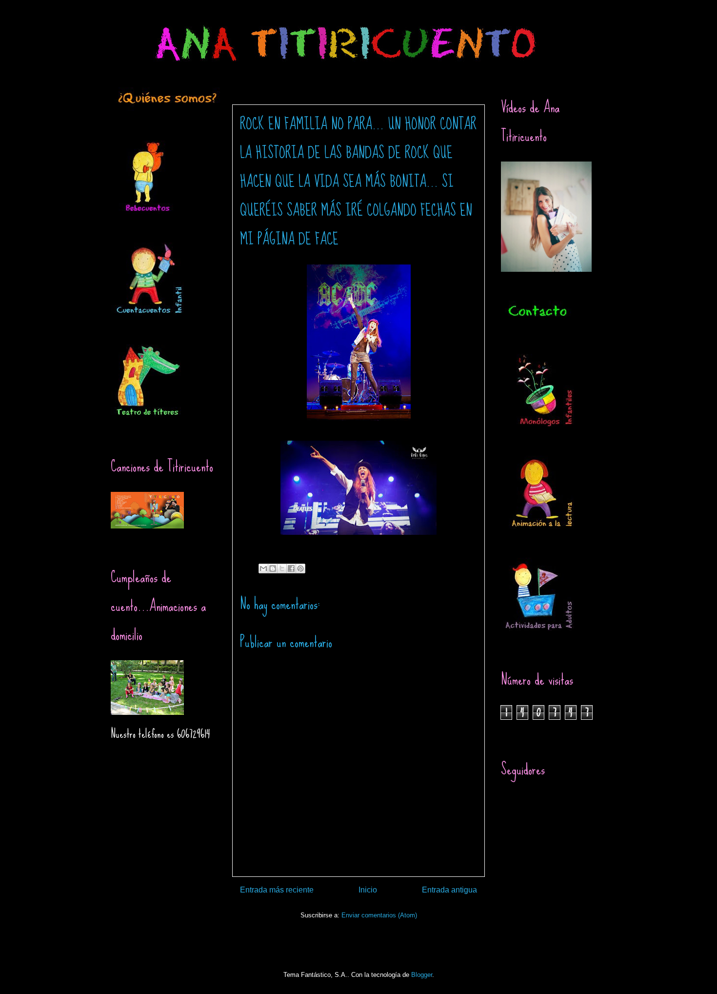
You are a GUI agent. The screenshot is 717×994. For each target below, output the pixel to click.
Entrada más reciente (277, 890)
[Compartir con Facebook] (291, 568)
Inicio (367, 890)
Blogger (421, 974)
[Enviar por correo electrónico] (263, 568)
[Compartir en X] (282, 568)
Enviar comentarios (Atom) (379, 915)
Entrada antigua (449, 890)
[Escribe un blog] (273, 568)
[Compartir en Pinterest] (300, 568)
